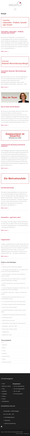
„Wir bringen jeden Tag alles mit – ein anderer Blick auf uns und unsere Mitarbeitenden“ (14, 270)
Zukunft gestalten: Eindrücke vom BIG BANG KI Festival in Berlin (13, 275)
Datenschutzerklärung (10, 423)
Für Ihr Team (17, 391)
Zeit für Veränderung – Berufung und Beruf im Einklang (13, 284)
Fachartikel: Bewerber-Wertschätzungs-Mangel (14, 71)
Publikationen (5, 401)
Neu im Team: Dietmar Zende (9, 329)
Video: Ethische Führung (8, 320)
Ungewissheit (5, 239)
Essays (4, 350)
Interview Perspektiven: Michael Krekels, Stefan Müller (13, 310)
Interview (4, 353)
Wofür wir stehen (6, 386)
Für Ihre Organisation (19, 388)
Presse (4, 359)
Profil (3, 383)
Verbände (4, 393)
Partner (4, 396)
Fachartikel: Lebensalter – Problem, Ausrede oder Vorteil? (12, 32)
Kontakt (21, 433)
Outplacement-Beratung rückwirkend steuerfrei (13, 145)
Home (17, 433)
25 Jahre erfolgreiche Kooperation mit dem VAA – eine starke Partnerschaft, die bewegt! (15, 288)
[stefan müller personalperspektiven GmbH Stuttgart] (15, 4)
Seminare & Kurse (6, 362)
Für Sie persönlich (18, 393)
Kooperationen (5, 356)
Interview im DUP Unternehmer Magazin (12, 267)
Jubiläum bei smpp (7, 334)
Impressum (7, 420)
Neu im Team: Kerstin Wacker (10, 106)
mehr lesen (4, 51)
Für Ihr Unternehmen (19, 386)
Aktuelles (4, 391)
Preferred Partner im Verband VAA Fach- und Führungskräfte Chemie (12, 297)
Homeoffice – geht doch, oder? (11, 217)
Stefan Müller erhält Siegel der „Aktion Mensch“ (14, 323)
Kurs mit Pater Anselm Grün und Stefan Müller (13, 301)
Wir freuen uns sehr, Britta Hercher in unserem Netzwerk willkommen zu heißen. (13, 279)
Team (3, 388)
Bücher (4, 347)
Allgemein (4, 344)
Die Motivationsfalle (7, 187)
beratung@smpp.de (9, 417)
